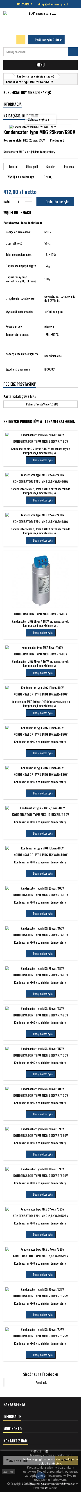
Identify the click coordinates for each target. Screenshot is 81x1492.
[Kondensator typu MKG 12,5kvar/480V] (40, 808)
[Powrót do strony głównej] (8, 76)
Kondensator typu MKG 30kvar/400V (40, 1095)
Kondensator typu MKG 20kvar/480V (40, 441)
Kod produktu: (12, 140)
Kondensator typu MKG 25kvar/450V (40, 934)
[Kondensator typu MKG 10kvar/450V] (40, 728)
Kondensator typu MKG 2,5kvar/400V (40, 481)
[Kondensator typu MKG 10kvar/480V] (40, 768)
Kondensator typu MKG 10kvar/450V (41, 734)
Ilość (6, 201)
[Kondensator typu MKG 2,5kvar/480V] (40, 515)
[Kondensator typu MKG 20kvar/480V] (40, 435)
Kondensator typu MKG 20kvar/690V (40, 1135)
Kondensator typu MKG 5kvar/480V (40, 613)
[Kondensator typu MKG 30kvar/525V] (40, 1329)
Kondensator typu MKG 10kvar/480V (41, 774)
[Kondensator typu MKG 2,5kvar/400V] (40, 475)
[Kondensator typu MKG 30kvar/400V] (40, 1089)
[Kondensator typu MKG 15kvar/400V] (40, 848)
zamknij (8, 1471)
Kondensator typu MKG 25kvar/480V (40, 975)
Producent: (57, 140)
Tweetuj (13, 166)
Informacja (12, 104)
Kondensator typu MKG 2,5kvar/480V (40, 521)
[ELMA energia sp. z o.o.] (40, 21)
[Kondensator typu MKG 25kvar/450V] (40, 928)
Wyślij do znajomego (20, 176)
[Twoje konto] (20, 39)
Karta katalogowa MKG (19, 396)
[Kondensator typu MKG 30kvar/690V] (40, 1169)
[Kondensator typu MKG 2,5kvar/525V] (40, 1209)
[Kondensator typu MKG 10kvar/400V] (40, 688)
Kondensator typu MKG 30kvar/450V (40, 1055)
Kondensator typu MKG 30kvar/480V (40, 1015)
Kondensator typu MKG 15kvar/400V (41, 854)
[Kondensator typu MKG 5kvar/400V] (40, 647)
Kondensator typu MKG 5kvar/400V (40, 654)
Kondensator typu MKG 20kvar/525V (40, 1295)
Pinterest (69, 166)
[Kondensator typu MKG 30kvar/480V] (40, 1009)
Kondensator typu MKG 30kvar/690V (40, 1175)
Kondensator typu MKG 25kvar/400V (40, 894)
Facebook (41, 1382)
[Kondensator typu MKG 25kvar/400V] (40, 888)
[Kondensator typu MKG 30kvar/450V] (40, 1049)
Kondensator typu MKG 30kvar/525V (40, 1336)
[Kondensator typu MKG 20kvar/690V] (40, 1129)
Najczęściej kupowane (20, 116)
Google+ (51, 166)
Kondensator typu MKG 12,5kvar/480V (40, 814)
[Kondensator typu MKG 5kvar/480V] (40, 581)
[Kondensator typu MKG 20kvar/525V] (40, 1289)
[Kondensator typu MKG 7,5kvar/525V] (40, 1249)
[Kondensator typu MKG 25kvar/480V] (40, 968)
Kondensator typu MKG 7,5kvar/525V (40, 1255)
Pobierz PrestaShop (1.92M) (41, 404)
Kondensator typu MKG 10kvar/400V (41, 694)
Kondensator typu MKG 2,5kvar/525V (40, 1215)
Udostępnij (31, 166)
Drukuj (48, 176)
